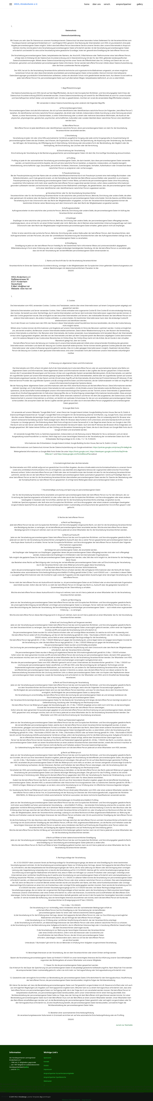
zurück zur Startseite (124, 1025)
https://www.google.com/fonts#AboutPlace (74, 454)
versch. (107, 4)
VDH (17, 1069)
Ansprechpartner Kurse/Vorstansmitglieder (59, 1073)
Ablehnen (17, 1096)
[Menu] (10, 4)
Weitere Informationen (71, 1100)
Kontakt (46, 1062)
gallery (140, 4)
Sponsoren (47, 1058)
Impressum (48, 1069)
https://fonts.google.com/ (79, 451)
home (86, 4)
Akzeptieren (6, 1096)
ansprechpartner (123, 4)
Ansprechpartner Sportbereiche (55, 1077)
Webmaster (48, 1081)
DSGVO (46, 1065)
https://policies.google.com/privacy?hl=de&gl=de (112, 447)
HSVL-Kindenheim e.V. (26, 4)
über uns (97, 4)
